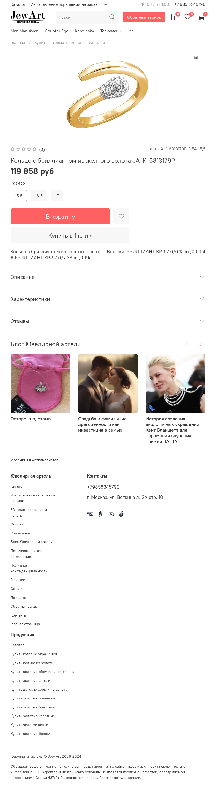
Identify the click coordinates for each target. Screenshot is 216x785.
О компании (21, 533)
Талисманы (110, 30)
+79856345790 (103, 487)
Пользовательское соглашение (26, 553)
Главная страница (25, 624)
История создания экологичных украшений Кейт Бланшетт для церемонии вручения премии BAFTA (172, 430)
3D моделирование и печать (29, 512)
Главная (18, 42)
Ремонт (17, 524)
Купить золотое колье (29, 724)
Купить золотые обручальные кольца (42, 671)
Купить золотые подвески (33, 698)
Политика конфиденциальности (29, 568)
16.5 (39, 195)
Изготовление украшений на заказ (64, 4)
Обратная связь (24, 606)
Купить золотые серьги (30, 680)
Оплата (17, 588)
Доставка (18, 597)
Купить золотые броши (30, 733)
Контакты (19, 615)
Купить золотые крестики (32, 715)
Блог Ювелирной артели (32, 541)
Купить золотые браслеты (33, 707)
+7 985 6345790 (189, 4)
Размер (18, 183)
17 (57, 195)
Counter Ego (56, 30)
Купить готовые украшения (34, 654)
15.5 (18, 195)
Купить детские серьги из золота (39, 689)
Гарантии (18, 579)
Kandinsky (84, 30)
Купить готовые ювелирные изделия (69, 42)
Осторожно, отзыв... (33, 419)
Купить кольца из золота (32, 662)
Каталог (18, 4)
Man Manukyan (24, 30)
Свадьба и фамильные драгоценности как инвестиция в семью (102, 424)
